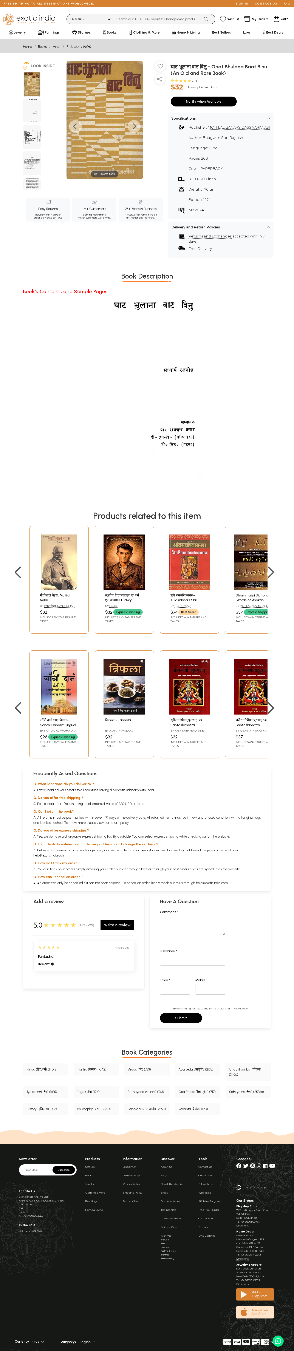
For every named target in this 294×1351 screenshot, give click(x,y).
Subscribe (64, 1169)
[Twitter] (245, 1166)
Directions (242, 1225)
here (144, 869)
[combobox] (157, 19)
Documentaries (170, 1201)
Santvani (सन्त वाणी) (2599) (147, 1109)
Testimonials (168, 1209)
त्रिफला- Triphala (118, 720)
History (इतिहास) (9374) (42, 1109)
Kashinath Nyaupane (189, 730)
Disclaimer (129, 1166)
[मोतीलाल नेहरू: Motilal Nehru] (59, 589)
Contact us (266, 3)
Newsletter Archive (172, 1184)
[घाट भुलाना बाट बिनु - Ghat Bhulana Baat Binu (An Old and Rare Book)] (32, 84)
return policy (119, 823)
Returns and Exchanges (210, 236)
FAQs (164, 1175)
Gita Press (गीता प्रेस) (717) (197, 1092)
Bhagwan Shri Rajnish (223, 138)
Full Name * (168, 951)
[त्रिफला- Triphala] (124, 713)
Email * (165, 980)
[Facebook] (238, 1166)
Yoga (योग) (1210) (89, 1092)
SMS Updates (206, 1235)
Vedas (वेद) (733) (139, 1069)
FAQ (287, 3)
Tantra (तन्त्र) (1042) (91, 1069)
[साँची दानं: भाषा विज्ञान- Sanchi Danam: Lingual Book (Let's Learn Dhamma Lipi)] (59, 713)
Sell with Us (205, 1184)
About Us (166, 1166)
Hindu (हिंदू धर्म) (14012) (41, 1069)
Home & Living (94, 1209)
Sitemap (203, 1227)
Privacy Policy (239, 1008)
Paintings (91, 1201)
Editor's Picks (169, 1227)
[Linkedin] (265, 1166)
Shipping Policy (132, 1192)
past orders (180, 869)
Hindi (56, 47)
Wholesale (204, 1192)
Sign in (242, 3)
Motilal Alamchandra (256, 605)
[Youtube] (272, 1166)
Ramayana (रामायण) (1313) (146, 1092)
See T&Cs (56, 217)
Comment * (169, 912)
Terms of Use (216, 1008)
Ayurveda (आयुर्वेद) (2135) (195, 1069)
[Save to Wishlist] (160, 68)
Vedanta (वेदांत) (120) (193, 1109)
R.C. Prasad (182, 605)
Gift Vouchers (206, 1218)
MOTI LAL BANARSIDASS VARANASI (239, 127)
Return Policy (131, 1175)
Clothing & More (95, 1192)
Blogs (164, 1192)
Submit (181, 1018)
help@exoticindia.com (49, 855)
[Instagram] (259, 1166)
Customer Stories (171, 1218)
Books (42, 47)
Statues (89, 1166)
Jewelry (89, 1184)
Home (27, 47)
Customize (205, 1175)
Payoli (113, 605)
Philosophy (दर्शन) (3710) (94, 1109)
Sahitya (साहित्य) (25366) (246, 1092)
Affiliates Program (209, 1201)
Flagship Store (247, 1206)
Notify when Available (203, 101)
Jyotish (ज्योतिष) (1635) (41, 1092)
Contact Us (205, 1166)
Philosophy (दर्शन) (79, 47)
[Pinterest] (252, 1166)
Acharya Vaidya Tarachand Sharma (119, 732)
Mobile (200, 980)
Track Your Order (208, 1209)
